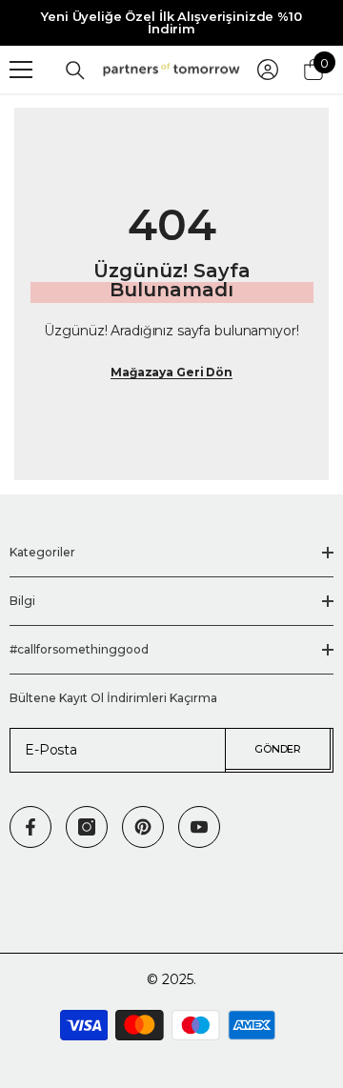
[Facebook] (30, 827)
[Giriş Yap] (267, 69)
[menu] (21, 69)
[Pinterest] (143, 827)
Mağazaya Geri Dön (171, 372)
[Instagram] (87, 827)
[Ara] (75, 70)
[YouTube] (199, 827)
